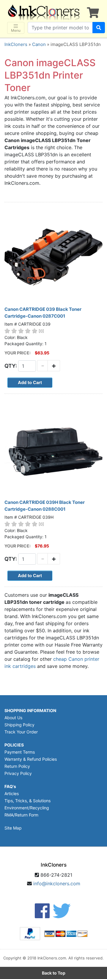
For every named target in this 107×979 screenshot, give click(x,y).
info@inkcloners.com (56, 883)
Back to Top (53, 972)
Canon (39, 44)
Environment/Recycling (26, 807)
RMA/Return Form (21, 814)
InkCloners (15, 44)
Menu (16, 30)
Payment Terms (19, 751)
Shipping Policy (19, 724)
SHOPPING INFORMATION (30, 710)
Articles (11, 793)
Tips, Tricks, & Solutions (27, 800)
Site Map (13, 827)
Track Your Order (21, 731)
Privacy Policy (18, 773)
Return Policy (17, 766)
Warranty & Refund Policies (30, 759)
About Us (13, 717)
